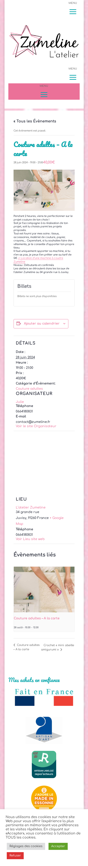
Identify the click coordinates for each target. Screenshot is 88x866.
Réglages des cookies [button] (25, 846)
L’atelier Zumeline (31, 507)
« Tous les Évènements (35, 121)
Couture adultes (29, 388)
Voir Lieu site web (30, 539)
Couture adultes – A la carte (37, 618)
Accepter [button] (58, 846)
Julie (20, 402)
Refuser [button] (15, 855)
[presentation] (44, 590)
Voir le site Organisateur (36, 426)
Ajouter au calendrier (42, 323)
